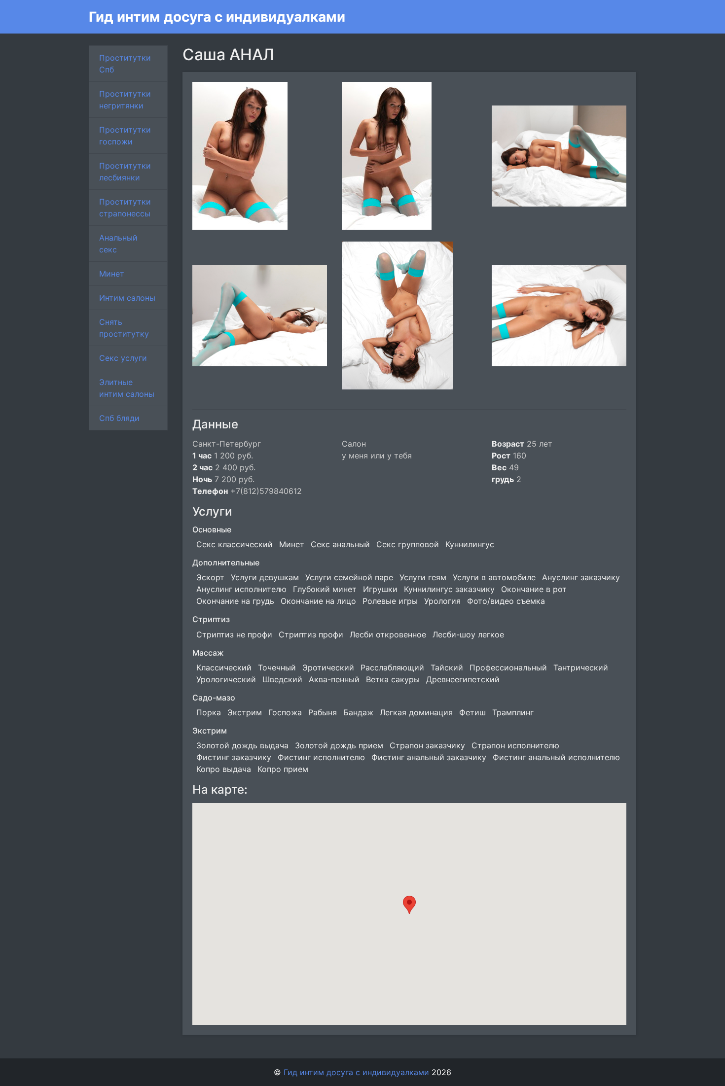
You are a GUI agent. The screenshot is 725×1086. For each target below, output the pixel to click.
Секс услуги (123, 358)
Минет (111, 274)
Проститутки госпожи (125, 135)
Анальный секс (118, 243)
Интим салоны (127, 298)
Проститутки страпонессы (125, 207)
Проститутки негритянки (125, 99)
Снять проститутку (124, 328)
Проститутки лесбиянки (125, 171)
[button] (409, 905)
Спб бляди (119, 418)
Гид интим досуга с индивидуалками (217, 16)
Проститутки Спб (125, 63)
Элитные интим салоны (126, 388)
